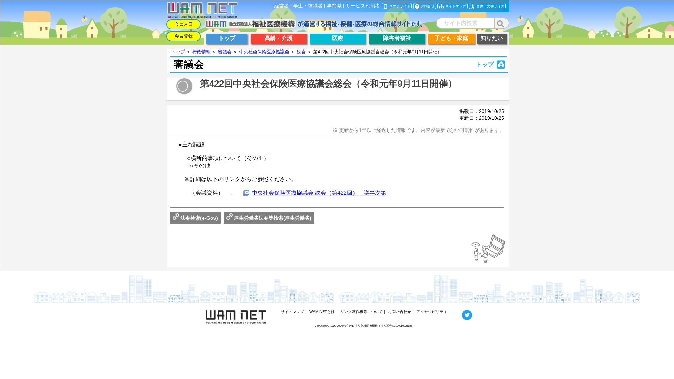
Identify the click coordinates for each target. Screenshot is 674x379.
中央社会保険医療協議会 (264, 51)
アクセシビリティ (431, 312)
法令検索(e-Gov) (198, 218)
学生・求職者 (308, 5)
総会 (301, 51)
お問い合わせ (399, 312)
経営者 (281, 5)
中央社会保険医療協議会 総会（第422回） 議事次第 (319, 193)
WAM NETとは (322, 312)
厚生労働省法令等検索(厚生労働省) (272, 218)
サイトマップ (292, 312)
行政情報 (201, 51)
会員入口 (183, 24)
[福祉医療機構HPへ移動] (313, 27)
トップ (178, 51)
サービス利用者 (363, 5)
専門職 (334, 5)
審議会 (225, 51)
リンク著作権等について (361, 312)
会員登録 (183, 36)
